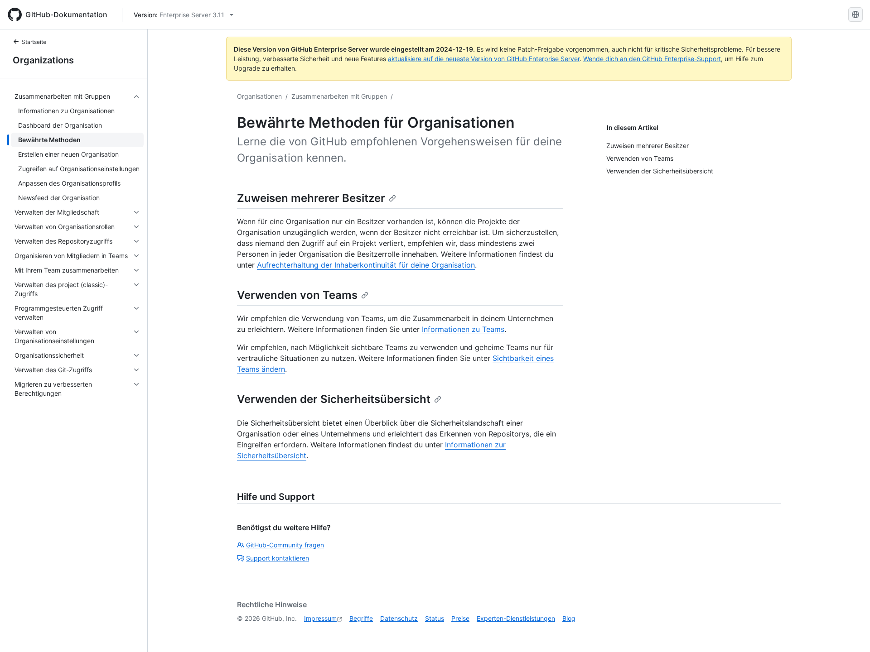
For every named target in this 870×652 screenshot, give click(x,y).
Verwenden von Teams (297, 295)
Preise (460, 618)
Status (434, 618)
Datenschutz (399, 618)
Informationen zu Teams (463, 329)
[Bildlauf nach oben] (850, 632)
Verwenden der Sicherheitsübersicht (333, 399)
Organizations (43, 60)
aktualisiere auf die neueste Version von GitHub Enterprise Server (484, 58)
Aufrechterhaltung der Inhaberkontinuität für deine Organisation (366, 264)
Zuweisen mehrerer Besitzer (311, 198)
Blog (568, 618)
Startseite (34, 41)
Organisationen (259, 96)
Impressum (320, 618)
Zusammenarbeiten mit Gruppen (339, 96)
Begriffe (361, 618)
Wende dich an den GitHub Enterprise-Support (652, 58)
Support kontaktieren (277, 558)
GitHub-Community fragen (285, 545)
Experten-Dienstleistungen (516, 618)
